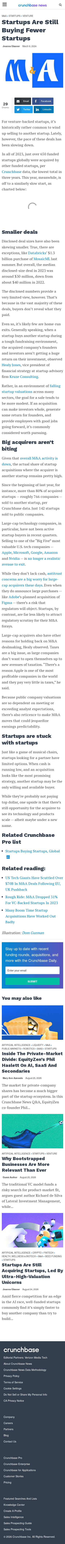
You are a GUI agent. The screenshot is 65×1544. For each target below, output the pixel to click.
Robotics (29, 1048)
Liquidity (37, 1045)
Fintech (48, 1252)
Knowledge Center (14, 1504)
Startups (14, 15)
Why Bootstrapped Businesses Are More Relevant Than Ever (25, 1164)
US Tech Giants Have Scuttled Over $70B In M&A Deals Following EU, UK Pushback (34, 883)
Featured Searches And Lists (20, 1498)
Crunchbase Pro (13, 1458)
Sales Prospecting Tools (17, 1529)
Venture (28, 15)
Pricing (7, 1482)
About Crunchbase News (18, 1363)
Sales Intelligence (14, 1517)
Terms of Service (13, 1382)
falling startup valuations (31, 388)
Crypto (37, 1252)
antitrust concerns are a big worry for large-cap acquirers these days (32, 579)
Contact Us (10, 1441)
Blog (6, 1435)
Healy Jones (11, 364)
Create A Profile (13, 1511)
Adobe (14, 596)
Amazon (51, 552)
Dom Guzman (33, 932)
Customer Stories (13, 1476)
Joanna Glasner (11, 46)
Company (9, 1417)
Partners (8, 1429)
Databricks (37, 252)
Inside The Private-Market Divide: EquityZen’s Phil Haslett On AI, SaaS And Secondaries (32, 1062)
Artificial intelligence (16, 1045)
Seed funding (53, 1256)
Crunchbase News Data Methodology (25, 1370)
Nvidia (14, 558)
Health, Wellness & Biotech (19, 1256)
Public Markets (11, 1048)
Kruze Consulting (24, 376)
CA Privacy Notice (14, 1400)
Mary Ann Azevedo (13, 1078)
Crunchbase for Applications (20, 1470)
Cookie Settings (12, 1388)
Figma (7, 602)
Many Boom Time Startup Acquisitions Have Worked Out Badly (30, 916)
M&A (4, 15)
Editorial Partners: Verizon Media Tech (25, 1357)
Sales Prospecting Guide (18, 1523)
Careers (8, 1423)
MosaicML (42, 258)
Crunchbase (11, 171)
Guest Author (10, 1177)
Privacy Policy (11, 1376)
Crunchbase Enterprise (17, 1464)
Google (36, 552)
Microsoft (21, 552)
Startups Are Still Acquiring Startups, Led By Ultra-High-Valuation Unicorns (32, 1273)
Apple (7, 552)
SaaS (40, 1048)
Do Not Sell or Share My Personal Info (25, 1394)
